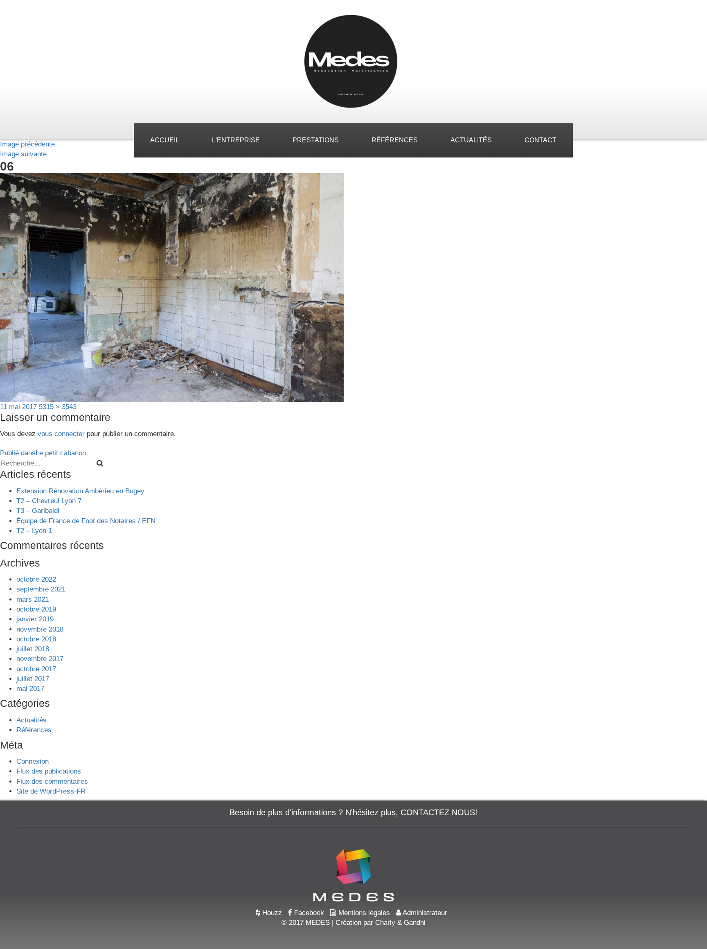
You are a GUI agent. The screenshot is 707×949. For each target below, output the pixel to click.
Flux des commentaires (52, 781)
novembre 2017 (39, 659)
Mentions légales (363, 913)
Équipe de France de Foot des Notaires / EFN (85, 521)
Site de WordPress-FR (51, 791)
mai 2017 (30, 689)
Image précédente (27, 144)
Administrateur (424, 913)
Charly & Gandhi (400, 923)
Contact (540, 140)
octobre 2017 (36, 669)
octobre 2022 (36, 579)
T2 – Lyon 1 (34, 531)
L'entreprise (236, 140)
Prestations (316, 140)
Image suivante (23, 154)
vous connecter (61, 434)
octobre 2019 (36, 609)
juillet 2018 (32, 649)
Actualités (471, 140)
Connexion (32, 761)
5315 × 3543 (58, 407)
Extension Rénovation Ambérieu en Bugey (80, 491)
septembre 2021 (40, 589)
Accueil (164, 140)
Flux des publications (48, 771)
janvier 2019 (35, 619)
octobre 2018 (36, 639)
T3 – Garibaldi (37, 511)
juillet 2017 (32, 679)
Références (395, 140)
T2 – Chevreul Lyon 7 (48, 501)
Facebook (308, 913)
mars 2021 (32, 599)
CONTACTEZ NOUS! (439, 812)
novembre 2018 (39, 629)
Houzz (271, 913)
